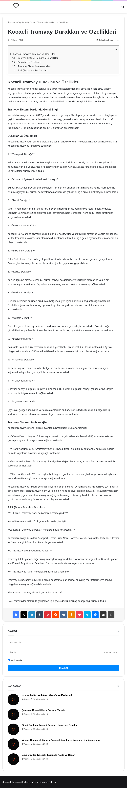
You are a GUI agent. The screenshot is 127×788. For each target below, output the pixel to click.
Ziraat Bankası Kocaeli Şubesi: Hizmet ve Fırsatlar (50, 725)
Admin (26, 699)
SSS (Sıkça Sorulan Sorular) (32, 70)
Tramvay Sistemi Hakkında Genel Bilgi (37, 57)
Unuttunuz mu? (110, 652)
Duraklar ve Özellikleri (29, 62)
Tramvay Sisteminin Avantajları (34, 66)
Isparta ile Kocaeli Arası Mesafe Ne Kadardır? (47, 695)
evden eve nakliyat (47, 782)
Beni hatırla (16, 660)
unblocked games (27, 782)
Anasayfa (15, 22)
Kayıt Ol (63, 668)
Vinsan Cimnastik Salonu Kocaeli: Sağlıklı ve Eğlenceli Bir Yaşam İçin (61, 740)
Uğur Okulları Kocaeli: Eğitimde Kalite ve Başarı (48, 755)
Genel (24, 22)
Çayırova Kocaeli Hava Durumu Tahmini (44, 710)
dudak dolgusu (10, 782)
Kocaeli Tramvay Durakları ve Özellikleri (34, 54)
